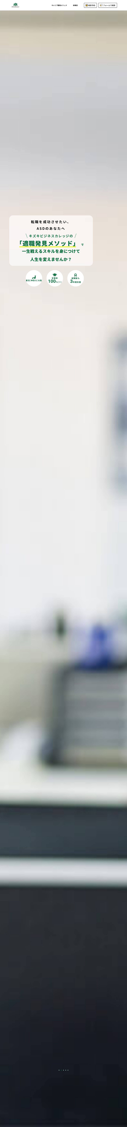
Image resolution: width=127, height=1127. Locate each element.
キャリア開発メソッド (59, 5)
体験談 (75, 5)
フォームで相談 (109, 5)
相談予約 (91, 5)
